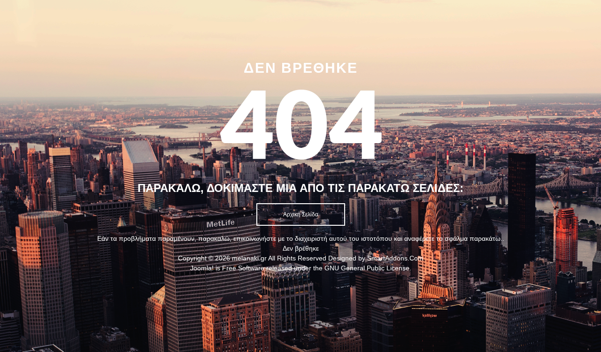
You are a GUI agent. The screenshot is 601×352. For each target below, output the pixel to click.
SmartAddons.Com (395, 258)
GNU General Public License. (367, 268)
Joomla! (202, 268)
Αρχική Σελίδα (300, 214)
